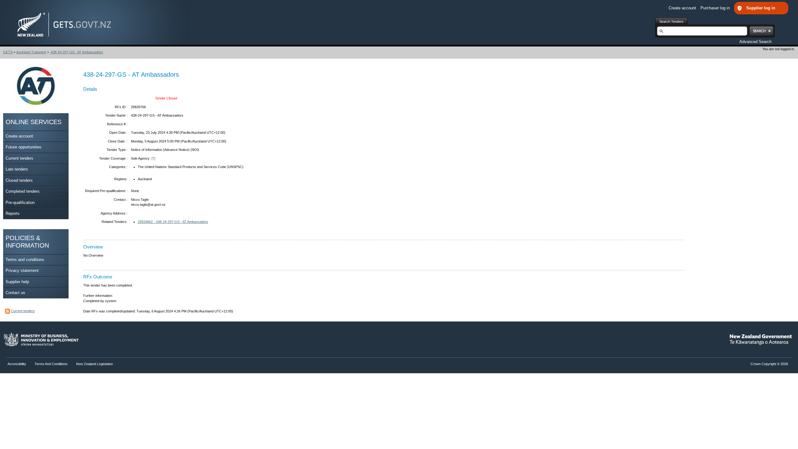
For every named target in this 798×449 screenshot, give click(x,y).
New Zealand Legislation (94, 364)
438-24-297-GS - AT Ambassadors (76, 52)
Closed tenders (19, 180)
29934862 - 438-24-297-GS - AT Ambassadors (173, 222)
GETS (7, 52)
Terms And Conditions (51, 364)
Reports (13, 213)
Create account (683, 8)
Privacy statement (22, 270)
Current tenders (19, 158)
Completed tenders (23, 191)
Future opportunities (23, 147)
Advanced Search (755, 41)
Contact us (15, 292)
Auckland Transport (31, 52)
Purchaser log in (715, 8)
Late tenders (17, 169)
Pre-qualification (20, 202)
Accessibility (17, 364)
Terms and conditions (25, 259)
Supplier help (17, 281)
